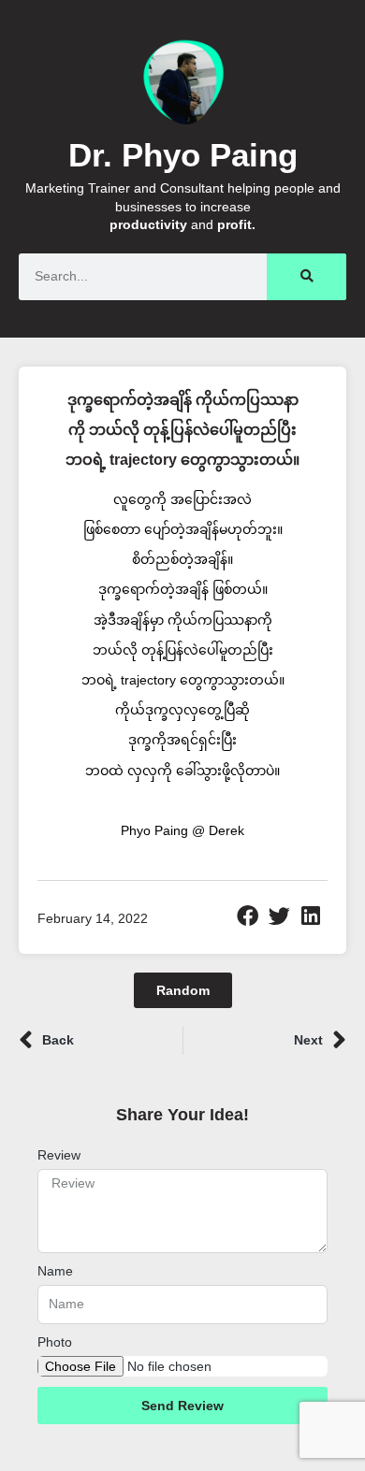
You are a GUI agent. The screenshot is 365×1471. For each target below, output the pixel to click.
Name (55, 1270)
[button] (248, 916)
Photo (54, 1341)
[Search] (306, 276)
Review (58, 1154)
